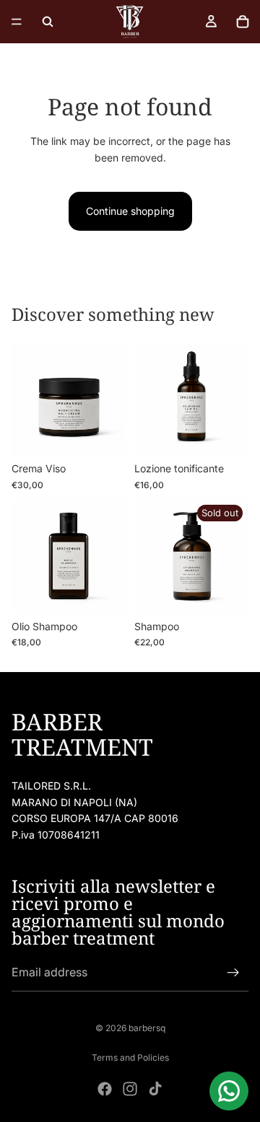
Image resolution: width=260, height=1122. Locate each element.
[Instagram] (130, 1088)
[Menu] (16, 21)
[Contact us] (228, 1091)
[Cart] (243, 21)
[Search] (48, 21)
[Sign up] (233, 973)
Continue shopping (130, 211)
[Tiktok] (155, 1088)
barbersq (147, 1027)
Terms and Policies (130, 1057)
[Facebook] (104, 1088)
